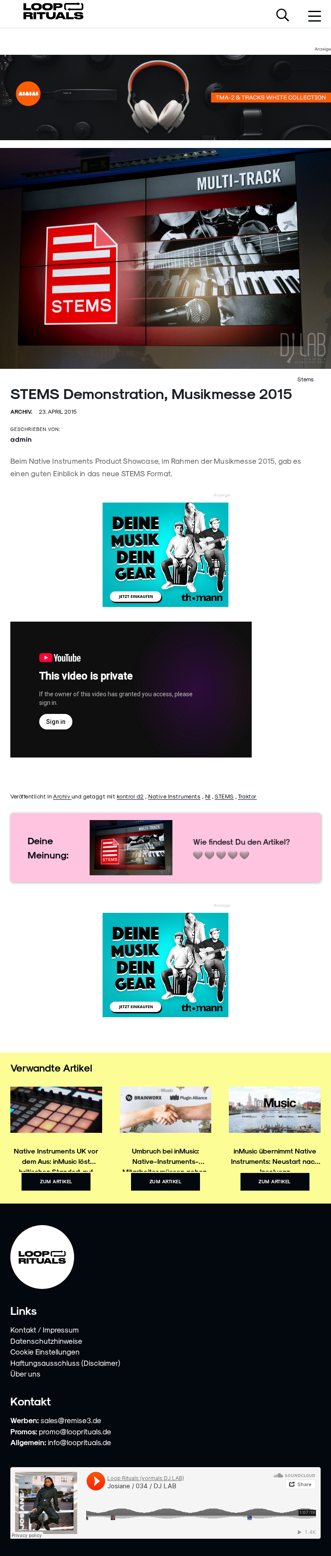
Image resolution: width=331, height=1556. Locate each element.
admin (21, 439)
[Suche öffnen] (283, 16)
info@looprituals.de (79, 1442)
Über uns (25, 1373)
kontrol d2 (130, 796)
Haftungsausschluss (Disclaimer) (65, 1362)
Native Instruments (174, 796)
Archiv (62, 796)
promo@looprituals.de (75, 1431)
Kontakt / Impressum (44, 1329)
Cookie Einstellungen (45, 1351)
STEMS (224, 796)
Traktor (247, 796)
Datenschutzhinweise (46, 1340)
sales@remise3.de (71, 1420)
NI (208, 796)
